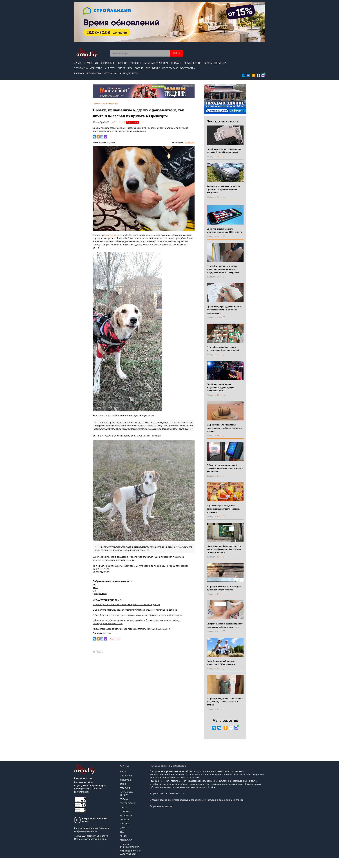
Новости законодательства (178, 68)
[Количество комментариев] (226, 156)
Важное (122, 63)
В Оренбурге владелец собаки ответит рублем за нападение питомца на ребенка (135, 609)
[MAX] (105, 136)
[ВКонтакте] (94, 136)
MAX (95, 587)
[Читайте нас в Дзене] (258, 75)
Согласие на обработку (86, 828)
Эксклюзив (132, 122)
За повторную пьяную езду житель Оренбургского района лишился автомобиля (223, 189)
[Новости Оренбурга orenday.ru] (87, 53)
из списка (238, 799)
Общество (96, 68)
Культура (110, 68)
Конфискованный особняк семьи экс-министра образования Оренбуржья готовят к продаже (224, 549)
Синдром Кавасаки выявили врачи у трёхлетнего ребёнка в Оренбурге (224, 625)
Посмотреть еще (102, 633)
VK (94, 584)
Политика (220, 63)
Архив (77, 63)
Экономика (81, 68)
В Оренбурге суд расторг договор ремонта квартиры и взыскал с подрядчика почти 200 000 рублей (223, 269)
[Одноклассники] (98, 136)
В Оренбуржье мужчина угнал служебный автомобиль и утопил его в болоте (224, 428)
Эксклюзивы (108, 63)
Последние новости (223, 121)
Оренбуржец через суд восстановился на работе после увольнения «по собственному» (224, 309)
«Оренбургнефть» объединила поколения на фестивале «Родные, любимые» (223, 508)
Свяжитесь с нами (83, 778)
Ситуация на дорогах (156, 63)
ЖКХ (130, 68)
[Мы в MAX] (263, 75)
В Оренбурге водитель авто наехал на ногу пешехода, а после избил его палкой (225, 701)
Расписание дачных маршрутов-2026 (95, 73)
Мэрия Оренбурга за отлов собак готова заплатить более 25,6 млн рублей (131, 628)
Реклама (176, 63)
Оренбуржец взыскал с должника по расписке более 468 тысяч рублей (224, 150)
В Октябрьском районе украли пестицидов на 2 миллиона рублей (223, 348)
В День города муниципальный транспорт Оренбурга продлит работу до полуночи (225, 468)
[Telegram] (101, 136)
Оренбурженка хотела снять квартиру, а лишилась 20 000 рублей (224, 230)
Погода (139, 68)
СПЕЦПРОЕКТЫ (130, 73)
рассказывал (112, 235)
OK (94, 590)
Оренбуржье (153, 68)
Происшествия (192, 63)
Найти (176, 53)
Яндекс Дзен (100, 593)
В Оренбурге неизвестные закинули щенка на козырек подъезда (126, 604)
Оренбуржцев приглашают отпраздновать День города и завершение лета (221, 387)
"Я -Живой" (189, 142)
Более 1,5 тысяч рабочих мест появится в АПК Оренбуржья (221, 662)
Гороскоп (135, 63)
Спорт (121, 68)
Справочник (91, 63)
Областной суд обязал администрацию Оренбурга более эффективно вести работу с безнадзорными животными (137, 622)
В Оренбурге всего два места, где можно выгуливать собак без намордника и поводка (137, 615)
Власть (208, 63)
